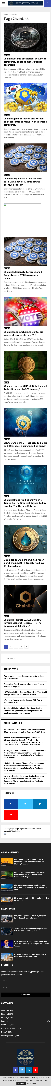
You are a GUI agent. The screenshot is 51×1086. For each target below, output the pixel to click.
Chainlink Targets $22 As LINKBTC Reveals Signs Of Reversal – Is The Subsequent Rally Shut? (22, 623)
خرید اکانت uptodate (11, 750)
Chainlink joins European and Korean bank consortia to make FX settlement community (25, 122)
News (3, 1032)
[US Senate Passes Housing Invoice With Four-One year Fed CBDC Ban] (7, 957)
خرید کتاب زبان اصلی (11, 763)
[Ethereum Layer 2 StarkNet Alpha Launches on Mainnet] (7, 901)
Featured (7, 55)
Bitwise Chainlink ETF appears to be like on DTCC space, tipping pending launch (25, 444)
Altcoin (6, 382)
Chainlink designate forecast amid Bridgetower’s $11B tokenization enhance (23, 275)
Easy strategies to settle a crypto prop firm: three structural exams (30, 916)
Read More (31, 1083)
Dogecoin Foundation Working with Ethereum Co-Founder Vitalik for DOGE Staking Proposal (29, 861)
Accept (21, 1083)
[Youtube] (35, 1070)
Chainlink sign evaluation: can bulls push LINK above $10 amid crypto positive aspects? (23, 182)
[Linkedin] (29, 1070)
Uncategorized (7, 1036)
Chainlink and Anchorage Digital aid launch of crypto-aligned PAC (23, 333)
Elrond (6, 616)
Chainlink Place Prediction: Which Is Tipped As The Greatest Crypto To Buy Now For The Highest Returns (25, 503)
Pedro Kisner (9, 729)
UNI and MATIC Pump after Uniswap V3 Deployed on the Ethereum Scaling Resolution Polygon (29, 874)
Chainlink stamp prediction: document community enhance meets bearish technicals (25, 62)
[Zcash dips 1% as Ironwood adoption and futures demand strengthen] (7, 931)
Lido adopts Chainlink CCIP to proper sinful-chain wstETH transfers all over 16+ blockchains (24, 563)
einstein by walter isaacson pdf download (21, 738)
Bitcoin (4, 1014)
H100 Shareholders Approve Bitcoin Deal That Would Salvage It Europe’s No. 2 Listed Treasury (31, 943)
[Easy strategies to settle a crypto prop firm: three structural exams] (7, 918)
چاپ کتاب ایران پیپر (11, 776)
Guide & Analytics (8, 1028)
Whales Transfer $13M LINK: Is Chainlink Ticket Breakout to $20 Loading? (25, 387)
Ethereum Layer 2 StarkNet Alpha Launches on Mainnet (31, 899)
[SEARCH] (44, 658)
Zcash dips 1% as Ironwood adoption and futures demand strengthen (30, 929)
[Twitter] (22, 1070)
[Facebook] (15, 1070)
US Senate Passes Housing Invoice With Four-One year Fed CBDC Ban (30, 955)
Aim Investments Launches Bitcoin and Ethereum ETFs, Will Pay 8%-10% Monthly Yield (30, 887)
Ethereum (5, 1021)
